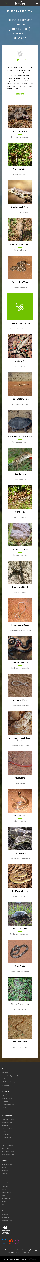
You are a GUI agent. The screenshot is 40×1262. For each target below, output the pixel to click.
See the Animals (19, 29)
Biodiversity (5, 1125)
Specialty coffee (6, 1198)
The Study (20, 24)
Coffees (4, 1177)
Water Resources (7, 1122)
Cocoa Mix (5, 1174)
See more (20, 94)
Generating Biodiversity (20, 20)
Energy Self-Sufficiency (8, 1119)
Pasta (3, 1195)
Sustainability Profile (8, 1151)
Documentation (20, 33)
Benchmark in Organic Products (11, 1076)
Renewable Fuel (6, 1148)
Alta (32, 1259)
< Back (4, 3)
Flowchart (5, 1107)
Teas (3, 1205)
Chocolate (5, 1171)
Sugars (4, 1202)
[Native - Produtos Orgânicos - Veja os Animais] (20, 3)
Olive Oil (4, 1189)
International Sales (7, 1221)
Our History (5, 1073)
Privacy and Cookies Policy (23, 1252)
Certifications (5, 1085)
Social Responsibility (8, 1155)
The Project (6, 1101)
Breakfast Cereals (7, 1164)
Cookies (4, 1180)
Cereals (4, 1167)
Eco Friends (5, 1183)
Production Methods (8, 1104)
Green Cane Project (7, 1098)
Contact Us (5, 1215)
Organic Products (7, 1095)
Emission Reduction (7, 1145)
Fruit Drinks (5, 1186)
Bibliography (20, 38)
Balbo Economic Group (8, 1082)
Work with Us (5, 1218)
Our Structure (5, 1079)
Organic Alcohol (6, 1192)
